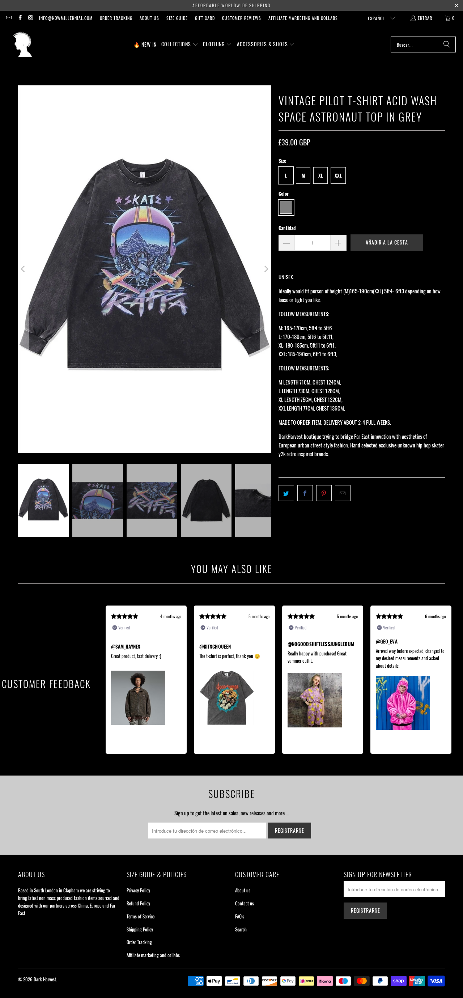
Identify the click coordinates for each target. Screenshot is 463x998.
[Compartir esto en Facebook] (305, 493)
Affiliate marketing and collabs (303, 18)
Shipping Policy (140, 929)
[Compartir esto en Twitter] (286, 493)
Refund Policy (138, 903)
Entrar (425, 18)
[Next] (266, 269)
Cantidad (287, 228)
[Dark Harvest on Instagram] (30, 18)
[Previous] (23, 269)
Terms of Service (140, 916)
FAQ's (239, 916)
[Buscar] (447, 44)
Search (241, 929)
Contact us (244, 903)
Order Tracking (116, 18)
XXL (338, 175)
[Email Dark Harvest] (8, 18)
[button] (179, 44)
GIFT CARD (205, 18)
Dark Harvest (45, 979)
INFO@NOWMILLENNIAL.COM (66, 18)
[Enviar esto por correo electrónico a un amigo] (343, 493)
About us (149, 18)
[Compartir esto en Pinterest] (324, 493)
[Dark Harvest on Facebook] (19, 18)
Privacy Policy (138, 890)
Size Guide (177, 18)
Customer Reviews (241, 18)
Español (377, 18)
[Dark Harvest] (22, 44)
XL (320, 175)
